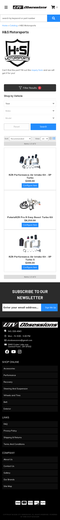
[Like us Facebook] (7, 352)
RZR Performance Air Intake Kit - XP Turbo (30, 176)
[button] (30, 18)
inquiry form (37, 70)
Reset (17, 126)
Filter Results (31, 87)
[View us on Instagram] (20, 352)
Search (43, 126)
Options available (30, 185)
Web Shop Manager (31, 517)
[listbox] (30, 104)
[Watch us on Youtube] (13, 352)
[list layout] (54, 139)
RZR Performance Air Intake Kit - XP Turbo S (30, 258)
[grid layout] (50, 139)
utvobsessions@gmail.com (19, 340)
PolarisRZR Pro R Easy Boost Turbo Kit (30, 217)
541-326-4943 (14, 331)
